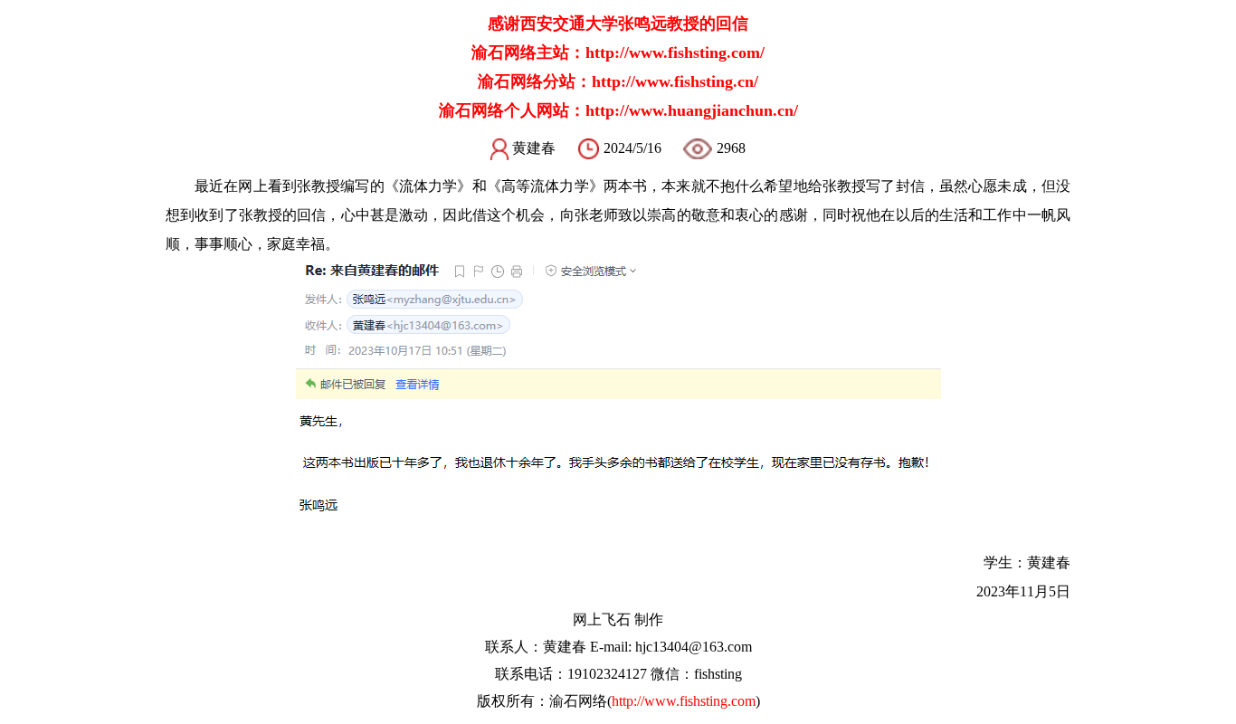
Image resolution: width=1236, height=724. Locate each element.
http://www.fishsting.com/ (675, 52)
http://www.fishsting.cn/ (675, 81)
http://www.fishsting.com (684, 701)
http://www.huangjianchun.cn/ (691, 110)
